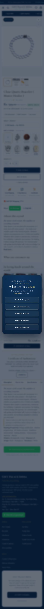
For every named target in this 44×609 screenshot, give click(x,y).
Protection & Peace (22, 313)
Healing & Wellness (22, 320)
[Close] (6, 279)
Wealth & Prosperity (22, 300)
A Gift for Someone (22, 327)
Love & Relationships (22, 307)
